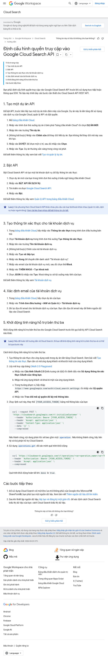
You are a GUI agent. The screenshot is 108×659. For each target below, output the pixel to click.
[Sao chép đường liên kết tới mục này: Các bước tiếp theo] (35, 484)
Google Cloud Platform (13, 625)
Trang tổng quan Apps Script (51, 579)
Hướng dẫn (11, 42)
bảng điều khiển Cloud (23, 120)
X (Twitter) (78, 581)
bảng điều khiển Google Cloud (51, 583)
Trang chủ (7, 38)
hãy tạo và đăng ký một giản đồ (54, 499)
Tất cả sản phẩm (10, 634)
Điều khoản (8, 646)
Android (6, 612)
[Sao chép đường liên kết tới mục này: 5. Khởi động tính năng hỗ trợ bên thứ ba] (66, 323)
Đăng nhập (100, 3)
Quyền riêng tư (22, 646)
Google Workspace (23, 38)
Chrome (7, 616)
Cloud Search (12, 12)
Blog (75, 572)
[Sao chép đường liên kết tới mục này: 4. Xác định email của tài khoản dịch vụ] (64, 291)
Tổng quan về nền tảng (13, 575)
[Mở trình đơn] (4, 3)
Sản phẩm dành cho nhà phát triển (18, 580)
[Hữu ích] (98, 38)
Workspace (33, 3)
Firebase (7, 621)
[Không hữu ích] (102, 38)
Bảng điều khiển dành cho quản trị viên (53, 573)
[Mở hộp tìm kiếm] (70, 3)
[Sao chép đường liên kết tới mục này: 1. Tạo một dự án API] (37, 104)
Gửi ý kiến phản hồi (92, 49)
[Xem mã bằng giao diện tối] (98, 408)
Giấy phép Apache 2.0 (46, 533)
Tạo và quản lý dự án (52, 154)
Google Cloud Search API (38, 188)
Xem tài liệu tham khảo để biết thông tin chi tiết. (48, 210)
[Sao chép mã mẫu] (102, 408)
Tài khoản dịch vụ (42, 280)
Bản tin (76, 576)
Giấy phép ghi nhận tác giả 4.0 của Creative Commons (78, 530)
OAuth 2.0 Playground (41, 366)
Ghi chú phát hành (11, 585)
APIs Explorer (44, 588)
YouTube (77, 585)
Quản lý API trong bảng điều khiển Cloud (54, 199)
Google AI (7, 630)
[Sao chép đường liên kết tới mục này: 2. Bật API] (20, 165)
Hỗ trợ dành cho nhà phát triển (16, 589)
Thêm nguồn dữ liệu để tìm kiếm (82, 494)
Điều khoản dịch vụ (11, 594)
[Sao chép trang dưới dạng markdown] (66, 54)
